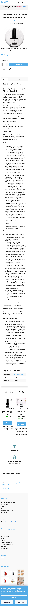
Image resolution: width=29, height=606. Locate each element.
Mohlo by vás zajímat (6, 546)
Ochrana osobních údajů (7, 544)
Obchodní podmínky (6, 535)
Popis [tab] (4, 80)
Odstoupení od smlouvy (7, 542)
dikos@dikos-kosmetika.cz (11, 522)
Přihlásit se (6, 488)
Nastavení (14, 597)
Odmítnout (7, 602)
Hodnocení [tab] (12, 80)
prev (2, 406)
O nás (2, 533)
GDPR (2, 539)
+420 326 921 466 (11, 518)
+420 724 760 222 (8, 520)
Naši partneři (4, 548)
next (27, 406)
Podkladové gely (18, 374)
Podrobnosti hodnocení (14, 25)
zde (2, 593)
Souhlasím (21, 602)
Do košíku (19, 64)
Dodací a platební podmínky (8, 537)
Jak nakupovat (4, 541)
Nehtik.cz (19, 6)
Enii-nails (14, 20)
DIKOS (25, 6)
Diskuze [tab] (21, 80)
